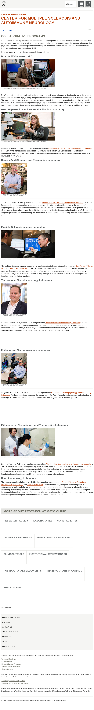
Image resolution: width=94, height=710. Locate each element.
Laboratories (42, 520)
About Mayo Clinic (10, 632)
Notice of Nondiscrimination (10, 667)
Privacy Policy (6, 661)
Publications (12, 587)
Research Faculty (16, 520)
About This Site (8, 646)
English (70, 4)
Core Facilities (67, 520)
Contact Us (7, 627)
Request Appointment (11, 617)
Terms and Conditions (8, 659)
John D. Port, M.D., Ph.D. (19, 268)
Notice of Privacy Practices (11, 664)
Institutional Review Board (48, 554)
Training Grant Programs (64, 570)
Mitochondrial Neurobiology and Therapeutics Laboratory (69, 464)
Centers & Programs (18, 537)
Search (88, 6)
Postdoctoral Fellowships (23, 570)
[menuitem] (71, 4)
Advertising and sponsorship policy (13, 681)
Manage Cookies (7, 669)
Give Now (6, 622)
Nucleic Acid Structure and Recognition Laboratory (62, 203)
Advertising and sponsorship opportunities (15, 683)
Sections (7, 30)
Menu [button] (81, 6)
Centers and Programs (13, 15)
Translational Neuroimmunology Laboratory (62, 323)
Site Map (6, 641)
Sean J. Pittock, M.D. (70, 482)
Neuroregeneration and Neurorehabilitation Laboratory (70, 148)
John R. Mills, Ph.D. (35, 485)
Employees (7, 637)
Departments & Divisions (53, 537)
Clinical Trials (14, 554)
